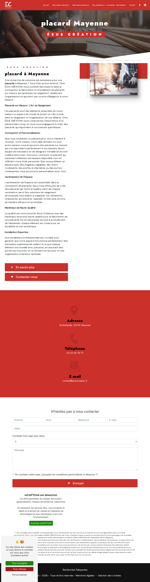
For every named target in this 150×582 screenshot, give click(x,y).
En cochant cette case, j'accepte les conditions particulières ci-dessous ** (56, 474)
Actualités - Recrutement (116, 5)
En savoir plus (25, 267)
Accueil (46, 5)
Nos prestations (98, 5)
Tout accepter (19, 563)
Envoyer (78, 483)
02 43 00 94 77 (75, 353)
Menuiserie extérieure (81, 5)
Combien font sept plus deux (28, 435)
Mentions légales (85, 575)
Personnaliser (19, 574)
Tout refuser (19, 569)
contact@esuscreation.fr (75, 381)
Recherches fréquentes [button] (75, 570)
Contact (132, 5)
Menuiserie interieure (61, 5)
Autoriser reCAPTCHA (41, 523)
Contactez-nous (27, 277)
